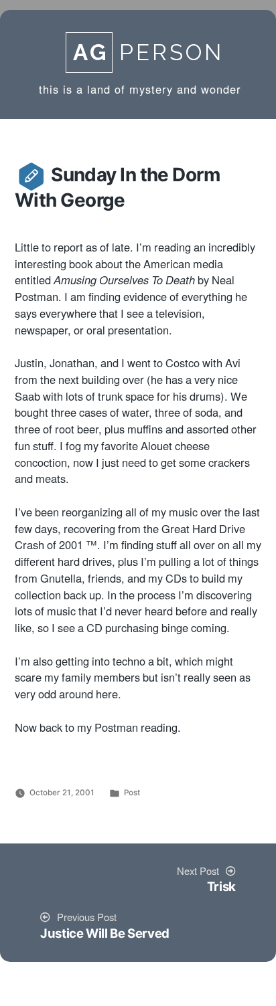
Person (148, 52)
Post (132, 792)
